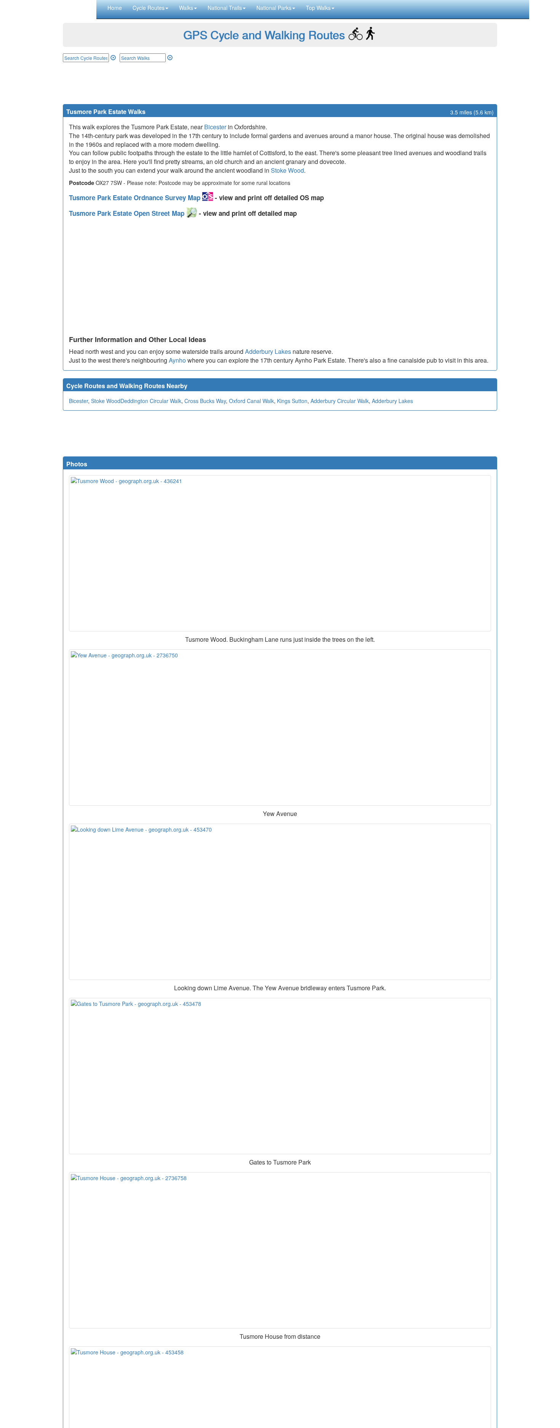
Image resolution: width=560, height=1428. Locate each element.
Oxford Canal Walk (251, 401)
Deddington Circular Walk (150, 401)
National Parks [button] (273, 7)
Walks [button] (186, 7)
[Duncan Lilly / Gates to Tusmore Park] (280, 1076)
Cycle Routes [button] (149, 7)
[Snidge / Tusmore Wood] (280, 553)
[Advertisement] (280, 83)
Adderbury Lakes (268, 351)
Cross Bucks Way (205, 401)
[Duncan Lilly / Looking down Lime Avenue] (280, 902)
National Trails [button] (225, 7)
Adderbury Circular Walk (339, 401)
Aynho (177, 360)
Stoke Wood (287, 170)
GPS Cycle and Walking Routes (264, 34)
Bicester (215, 126)
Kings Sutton (292, 401)
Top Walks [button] (318, 7)
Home (114, 7)
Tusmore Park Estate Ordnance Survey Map (135, 197)
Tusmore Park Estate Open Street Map (127, 213)
